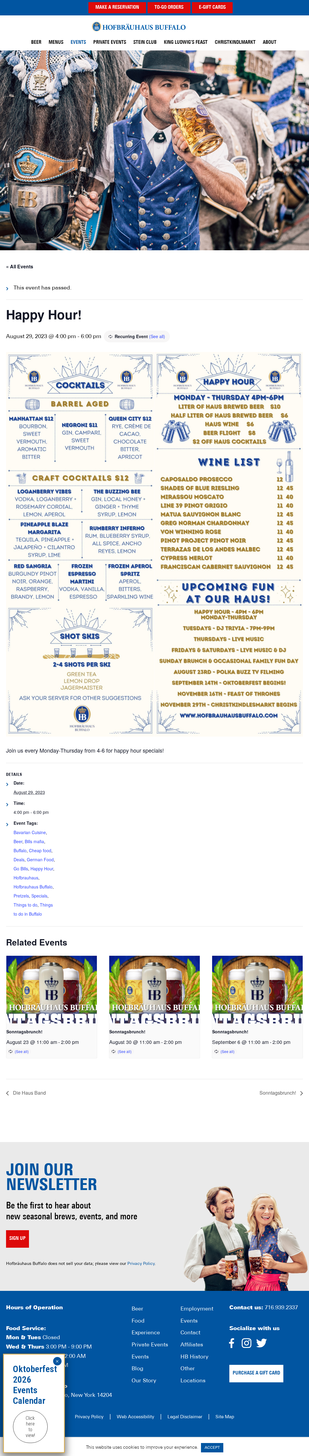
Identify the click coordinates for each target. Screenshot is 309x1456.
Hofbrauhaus (26, 878)
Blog (137, 1369)
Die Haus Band (29, 1092)
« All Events (19, 266)
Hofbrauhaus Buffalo (33, 887)
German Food (40, 859)
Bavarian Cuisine (30, 832)
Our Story (144, 1381)
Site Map (224, 1417)
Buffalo (20, 850)
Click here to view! (30, 1426)
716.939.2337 (281, 1308)
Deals (19, 859)
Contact (190, 1333)
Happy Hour (41, 869)
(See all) (157, 336)
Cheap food (40, 850)
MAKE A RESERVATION (117, 7)
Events (140, 1357)
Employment (196, 1309)
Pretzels (21, 896)
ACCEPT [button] (212, 1448)
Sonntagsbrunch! (24, 1032)
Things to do (25, 905)
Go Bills (21, 869)
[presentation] (51, 990)
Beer (18, 841)
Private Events (150, 1345)
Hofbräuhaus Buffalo (139, 26)
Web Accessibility (135, 1417)
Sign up (17, 1238)
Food (138, 1321)
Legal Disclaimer (184, 1417)
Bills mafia (34, 841)
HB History (194, 1357)
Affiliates (191, 1345)
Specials (39, 896)
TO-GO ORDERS (168, 7)
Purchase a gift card (256, 1373)
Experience (146, 1333)
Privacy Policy (140, 1264)
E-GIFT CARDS (212, 7)
